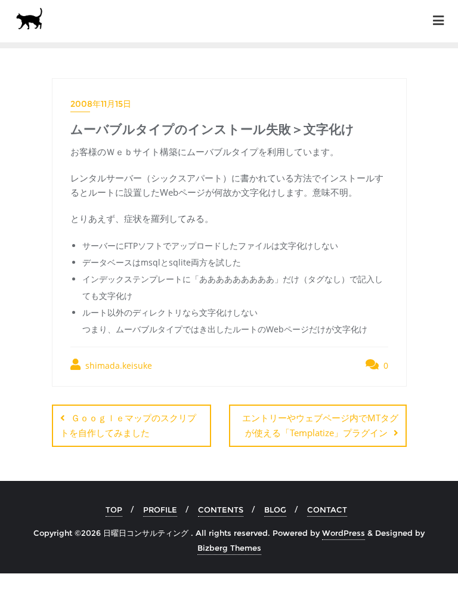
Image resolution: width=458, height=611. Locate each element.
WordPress (343, 533)
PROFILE (160, 509)
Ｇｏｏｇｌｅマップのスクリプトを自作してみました (128, 425)
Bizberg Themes (229, 548)
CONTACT (327, 509)
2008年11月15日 (100, 103)
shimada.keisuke (117, 365)
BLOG (275, 509)
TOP (114, 509)
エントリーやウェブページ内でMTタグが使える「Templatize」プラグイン (320, 425)
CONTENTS (220, 509)
